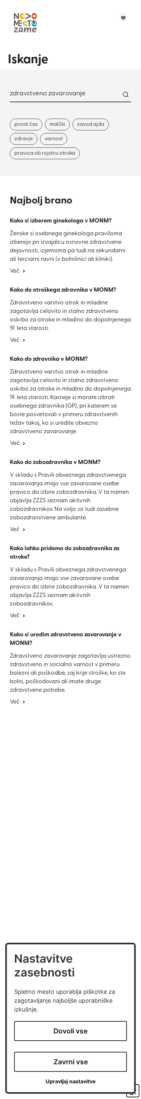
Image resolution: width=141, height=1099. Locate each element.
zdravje (23, 139)
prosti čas (26, 124)
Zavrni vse (70, 1062)
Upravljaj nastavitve (71, 1081)
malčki (57, 124)
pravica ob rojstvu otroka (44, 153)
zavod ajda (90, 124)
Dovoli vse (70, 1031)
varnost (54, 139)
